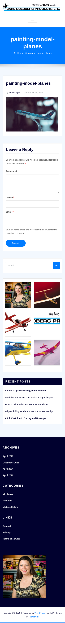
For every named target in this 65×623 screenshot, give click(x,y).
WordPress (39, 612)
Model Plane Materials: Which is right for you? (29, 397)
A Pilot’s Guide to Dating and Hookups (25, 418)
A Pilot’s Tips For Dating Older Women (25, 390)
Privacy (7, 532)
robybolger (13, 92)
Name (10, 197)
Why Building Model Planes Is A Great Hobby (29, 411)
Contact (7, 526)
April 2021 (8, 468)
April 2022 (8, 456)
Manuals (7, 500)
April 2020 (8, 475)
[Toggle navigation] (32, 19)
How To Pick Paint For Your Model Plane (26, 404)
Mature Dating (10, 506)
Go (56, 265)
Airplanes (8, 494)
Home (20, 53)
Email (10, 211)
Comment (11, 171)
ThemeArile (34, 616)
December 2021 (11, 462)
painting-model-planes (39, 53)
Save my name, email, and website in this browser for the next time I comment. (31, 231)
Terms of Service (11, 538)
